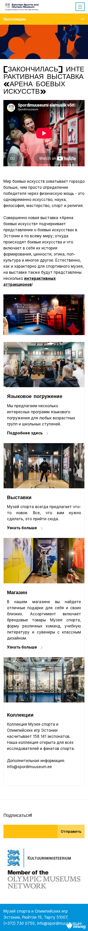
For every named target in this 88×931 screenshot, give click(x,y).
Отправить (71, 831)
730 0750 (26, 923)
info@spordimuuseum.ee (59, 923)
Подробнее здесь (25, 433)
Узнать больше (22, 528)
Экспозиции (14, 19)
